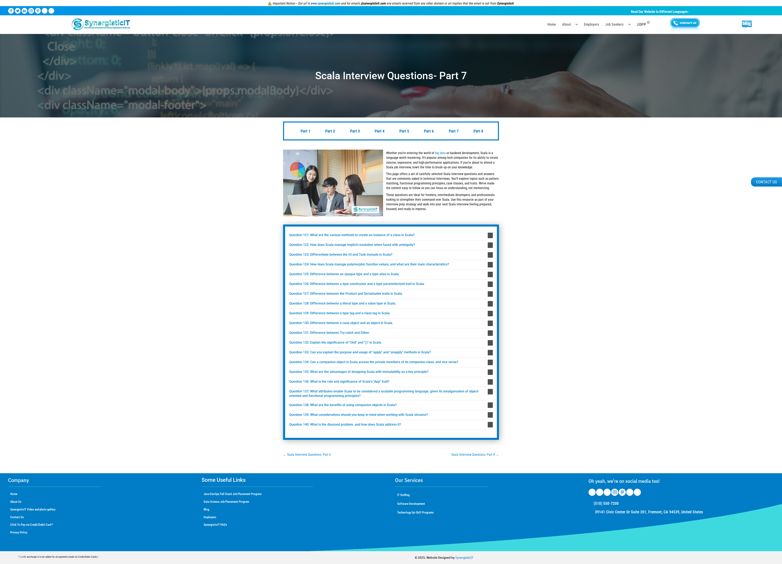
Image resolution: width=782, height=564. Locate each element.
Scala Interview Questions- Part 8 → (475, 455)
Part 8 (477, 131)
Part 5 (403, 131)
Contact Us (17, 517)
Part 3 (354, 131)
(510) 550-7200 (606, 503)
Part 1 (305, 131)
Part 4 (379, 131)
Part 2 (329, 131)
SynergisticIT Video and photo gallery (32, 509)
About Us (15, 502)
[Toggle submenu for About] (576, 24)
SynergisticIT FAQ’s (215, 525)
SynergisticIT (464, 557)
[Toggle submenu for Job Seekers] (629, 24)
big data (440, 153)
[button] (391, 235)
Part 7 (453, 131)
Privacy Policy (18, 532)
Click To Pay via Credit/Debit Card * (31, 525)
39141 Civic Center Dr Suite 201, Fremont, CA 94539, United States (649, 511)
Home (13, 494)
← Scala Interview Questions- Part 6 (307, 455)
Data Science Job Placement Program (226, 502)
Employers (210, 517)
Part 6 (428, 131)
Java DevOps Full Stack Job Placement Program (232, 494)
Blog (206, 509)
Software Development (411, 504)
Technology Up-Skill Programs (415, 512)
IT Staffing (403, 495)
